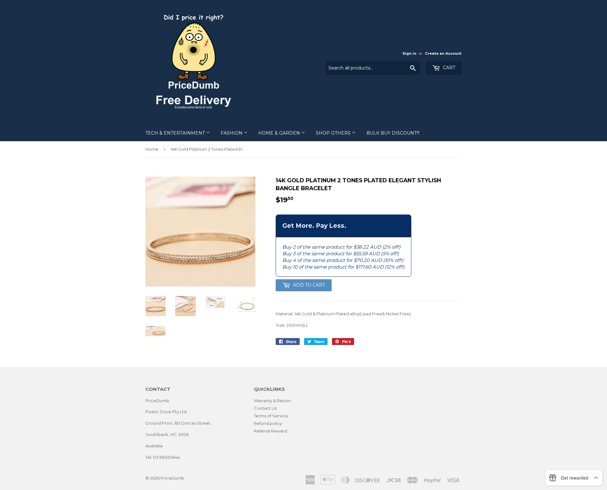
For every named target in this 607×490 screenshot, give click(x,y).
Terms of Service (271, 415)
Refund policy (268, 423)
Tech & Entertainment (175, 133)
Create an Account (443, 53)
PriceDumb (172, 478)
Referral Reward (270, 430)
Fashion (232, 133)
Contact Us (265, 408)
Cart (448, 67)
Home (151, 149)
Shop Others (334, 133)
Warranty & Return (272, 400)
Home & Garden (279, 133)
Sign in (409, 53)
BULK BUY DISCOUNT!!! (393, 133)
